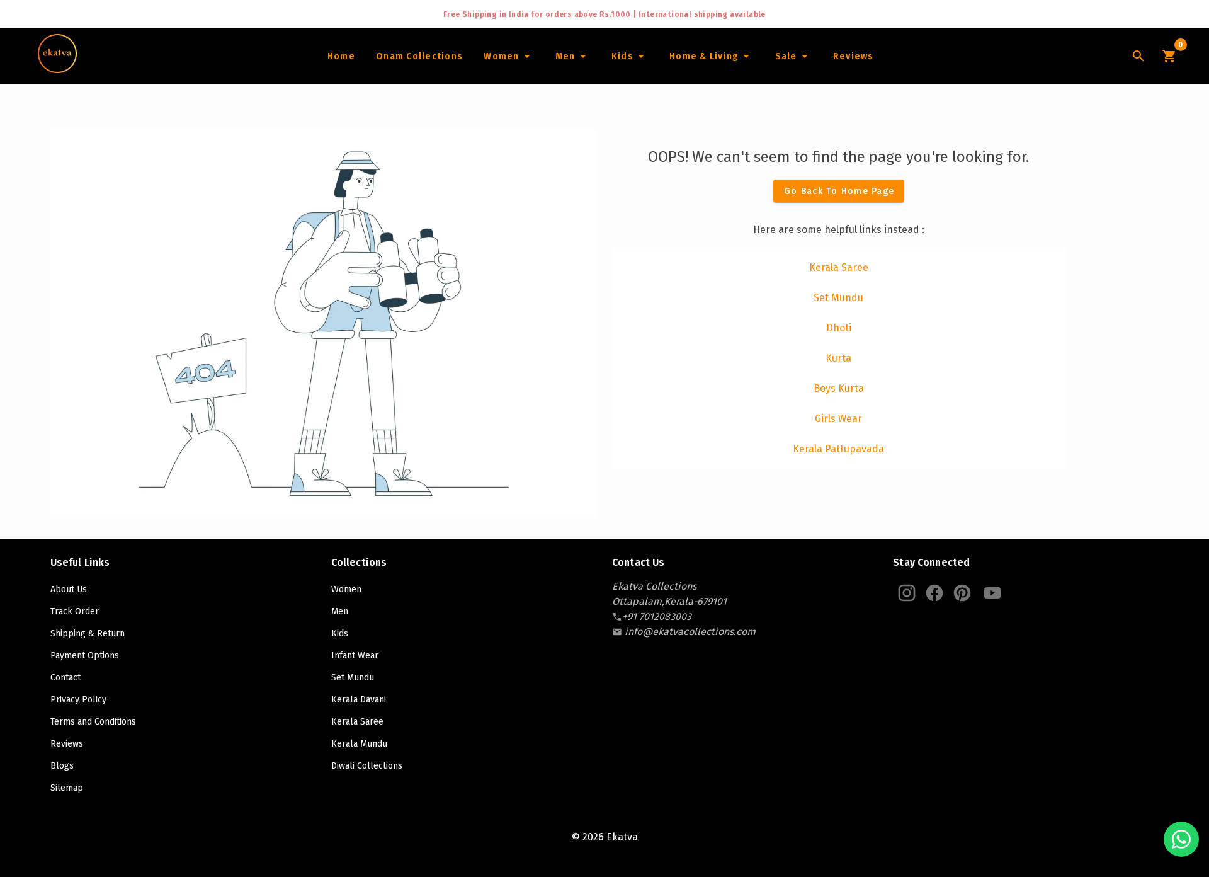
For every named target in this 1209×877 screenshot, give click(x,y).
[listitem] (838, 268)
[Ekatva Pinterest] (962, 593)
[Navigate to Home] (57, 68)
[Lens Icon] (1138, 56)
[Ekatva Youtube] (992, 593)
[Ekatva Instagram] (907, 593)
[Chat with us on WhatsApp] (1181, 839)
